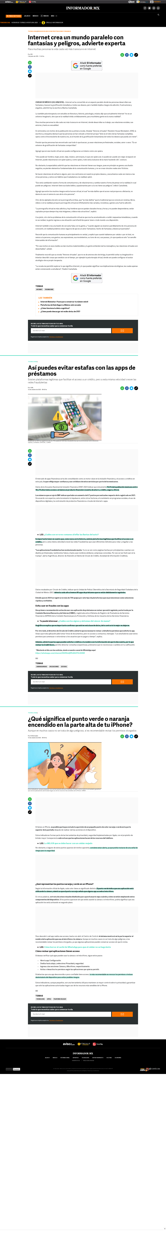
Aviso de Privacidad (72, 1070)
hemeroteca (76, 1060)
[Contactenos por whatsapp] (158, 8)
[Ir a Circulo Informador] (19, 1)
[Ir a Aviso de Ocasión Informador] (9, 1)
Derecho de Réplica (82, 1070)
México (35, 15)
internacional (65, 1057)
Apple (49, 998)
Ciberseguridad (41, 666)
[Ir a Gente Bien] (31, 1)
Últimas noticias (14, 15)
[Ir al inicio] (28, 7)
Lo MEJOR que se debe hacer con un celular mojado (68, 843)
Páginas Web (49, 289)
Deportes (75, 1057)
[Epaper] (141, 1)
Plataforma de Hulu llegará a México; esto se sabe (61, 305)
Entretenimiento (97, 1057)
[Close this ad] (164, 1228)
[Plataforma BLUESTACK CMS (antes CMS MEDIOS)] (16, 1068)
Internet (39, 289)
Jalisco (27, 15)
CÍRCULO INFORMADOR (54, 22)
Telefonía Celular (60, 998)
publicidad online (88, 1060)
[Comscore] (154, 1068)
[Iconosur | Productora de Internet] (9, 1068)
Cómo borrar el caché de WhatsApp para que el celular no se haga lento (77, 947)
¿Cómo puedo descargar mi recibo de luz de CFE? (60, 311)
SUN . (32, 387)
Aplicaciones (54, 666)
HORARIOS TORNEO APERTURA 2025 (24, 22)
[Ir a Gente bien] (98, 1042)
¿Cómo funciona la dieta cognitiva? (55, 308)
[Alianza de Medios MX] (144, 1068)
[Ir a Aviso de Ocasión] (69, 1042)
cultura (109, 1057)
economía (118, 1057)
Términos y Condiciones (56, 336)
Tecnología (32, 31)
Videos (46, 15)
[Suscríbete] (155, 1)
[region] (83, 1234)
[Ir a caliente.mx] (131, 1)
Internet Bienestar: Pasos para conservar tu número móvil (64, 301)
